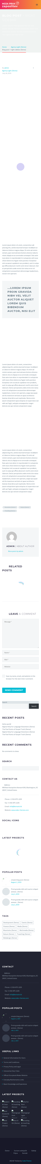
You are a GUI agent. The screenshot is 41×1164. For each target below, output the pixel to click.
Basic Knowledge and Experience (15, 1084)
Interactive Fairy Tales (11, 1071)
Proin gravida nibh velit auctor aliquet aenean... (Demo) (24, 901)
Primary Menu (37, 4)
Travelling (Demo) (10, 511)
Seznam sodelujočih (20, 1151)
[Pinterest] (10, 517)
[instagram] (15, 827)
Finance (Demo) (9, 926)
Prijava (15, 1153)
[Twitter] (6, 517)
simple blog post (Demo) (20, 880)
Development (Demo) (11, 922)
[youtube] (23, 827)
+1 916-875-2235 (16, 799)
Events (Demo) (27, 922)
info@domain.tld (16, 806)
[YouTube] (27, 1143)
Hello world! (6, 724)
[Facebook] (3, 517)
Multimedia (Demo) (27, 930)
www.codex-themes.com (20, 810)
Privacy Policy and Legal (12, 1067)
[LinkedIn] (16, 517)
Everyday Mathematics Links (14, 1080)
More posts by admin (15, 551)
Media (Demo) (22, 926)
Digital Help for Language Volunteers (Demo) (18, 727)
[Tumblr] (13, 517)
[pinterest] (19, 827)
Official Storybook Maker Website (15, 1075)
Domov (7, 1151)
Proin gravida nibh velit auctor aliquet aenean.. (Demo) (24, 890)
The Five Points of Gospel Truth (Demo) (16, 729)
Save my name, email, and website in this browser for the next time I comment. (20, 677)
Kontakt (25, 1153)
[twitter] (11, 827)
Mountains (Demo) (10, 507)
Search (4, 702)
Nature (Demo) (25, 507)
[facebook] (3, 827)
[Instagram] (22, 1143)
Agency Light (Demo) (9, 71)
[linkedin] (7, 827)
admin (6, 68)
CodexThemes (27, 1161)
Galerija (33, 1151)
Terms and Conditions (11, 1062)
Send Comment (14, 690)
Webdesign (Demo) (10, 938)
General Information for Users (14, 1058)
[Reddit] (19, 517)
